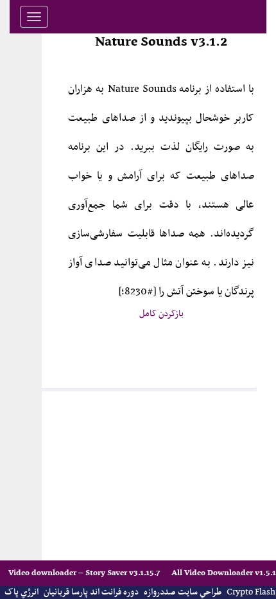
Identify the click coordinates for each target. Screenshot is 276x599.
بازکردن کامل (161, 314)
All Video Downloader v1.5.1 (223, 573)
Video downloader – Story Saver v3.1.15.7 (85, 573)
